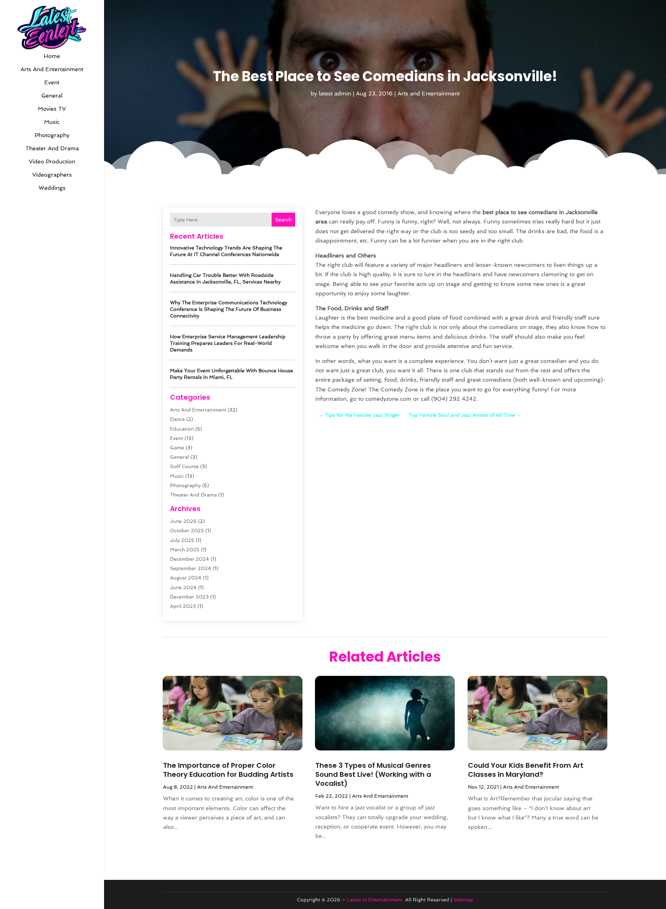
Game (177, 447)
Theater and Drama (52, 148)
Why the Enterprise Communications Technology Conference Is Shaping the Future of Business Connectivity (228, 309)
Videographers (52, 174)
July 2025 (182, 540)
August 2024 (186, 577)
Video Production (52, 161)
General (51, 95)
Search (283, 219)
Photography (52, 135)
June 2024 (183, 587)
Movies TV (52, 108)
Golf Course (184, 466)
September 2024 (190, 568)
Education (182, 429)
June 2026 (183, 521)
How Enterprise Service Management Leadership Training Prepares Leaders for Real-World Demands (227, 343)
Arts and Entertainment (51, 69)
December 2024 (189, 559)
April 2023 (183, 606)
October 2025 (187, 530)
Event (51, 82)
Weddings (52, 188)
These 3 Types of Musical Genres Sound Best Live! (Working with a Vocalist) (373, 774)
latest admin (335, 93)
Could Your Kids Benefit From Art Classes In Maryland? (525, 770)
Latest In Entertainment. (375, 899)
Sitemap (463, 899)
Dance (177, 419)
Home (52, 56)
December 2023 (189, 597)
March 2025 (184, 549)
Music (52, 122)
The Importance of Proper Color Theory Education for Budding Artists (228, 770)
